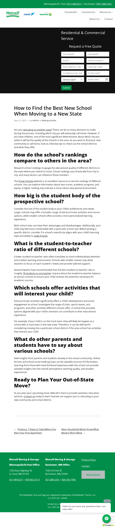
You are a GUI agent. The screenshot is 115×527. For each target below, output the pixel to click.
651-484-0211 (16, 479)
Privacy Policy (88, 459)
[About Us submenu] (100, 19)
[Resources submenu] (112, 12)
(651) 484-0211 (74, 3)
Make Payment (93, 474)
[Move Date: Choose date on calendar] (106, 79)
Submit (66, 87)
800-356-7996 (69, 479)
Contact (85, 466)
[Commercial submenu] (95, 12)
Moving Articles (49, 120)
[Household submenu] (77, 12)
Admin (36, 120)
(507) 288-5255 (103, 3)
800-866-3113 (33, 479)
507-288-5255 (52, 479)
